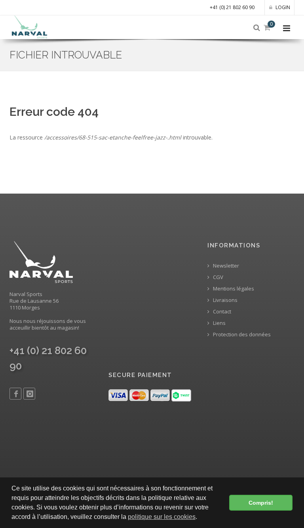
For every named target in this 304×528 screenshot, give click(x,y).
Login (282, 7)
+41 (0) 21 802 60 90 (232, 7)
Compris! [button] (261, 503)
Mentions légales (233, 288)
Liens (219, 323)
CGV (217, 277)
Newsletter (225, 265)
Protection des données (241, 334)
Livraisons (225, 300)
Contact (221, 311)
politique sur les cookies (162, 516)
